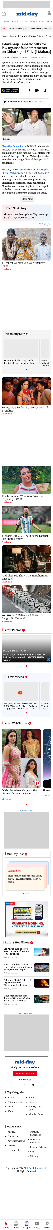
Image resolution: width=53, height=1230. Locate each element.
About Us (12, 1114)
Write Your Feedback (25, 1055)
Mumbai (12, 1079)
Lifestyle (33, 1084)
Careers (11, 1127)
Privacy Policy (15, 1132)
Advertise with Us (16, 1123)
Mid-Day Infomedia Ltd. (36, 1150)
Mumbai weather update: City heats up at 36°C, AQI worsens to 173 (26, 216)
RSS (32, 1133)
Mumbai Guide (36, 1096)
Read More (27, 199)
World (10, 1093)
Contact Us (13, 1118)
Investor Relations (39, 1129)
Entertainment (15, 1084)
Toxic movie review (33, 29)
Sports (32, 1079)
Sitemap (34, 1138)
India (10, 1088)
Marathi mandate (15, 29)
